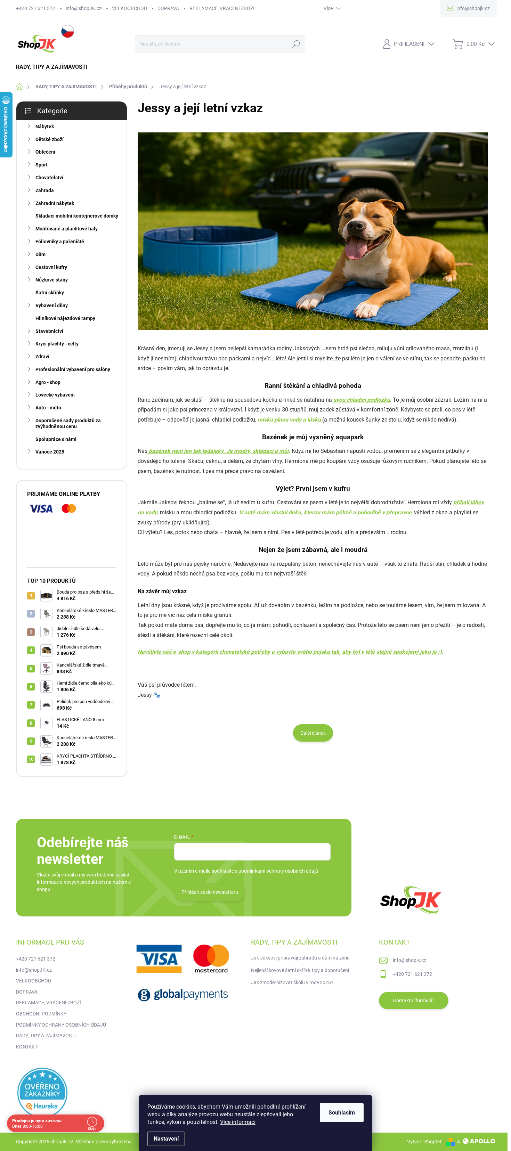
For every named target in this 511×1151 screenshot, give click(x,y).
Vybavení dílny (51, 305)
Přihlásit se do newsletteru (209, 892)
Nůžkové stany (51, 280)
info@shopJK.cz (84, 8)
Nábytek (44, 126)
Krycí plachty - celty (57, 343)
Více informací (238, 1122)
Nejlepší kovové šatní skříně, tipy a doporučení (300, 970)
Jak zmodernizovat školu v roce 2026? (292, 982)
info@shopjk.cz (409, 960)
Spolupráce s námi (55, 439)
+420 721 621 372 (35, 8)
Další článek (313, 733)
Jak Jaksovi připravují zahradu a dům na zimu (300, 958)
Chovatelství (49, 177)
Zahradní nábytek (54, 203)
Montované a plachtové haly (66, 228)
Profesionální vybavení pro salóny (72, 369)
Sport (41, 165)
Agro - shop (47, 382)
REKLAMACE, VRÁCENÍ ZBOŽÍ (221, 8)
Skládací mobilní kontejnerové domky (76, 216)
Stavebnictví (49, 331)
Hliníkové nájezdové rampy (65, 318)
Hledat (296, 44)
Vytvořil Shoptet (424, 1141)
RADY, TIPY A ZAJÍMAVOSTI (46, 1035)
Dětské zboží (49, 139)
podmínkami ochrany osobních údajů (278, 871)
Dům (40, 254)
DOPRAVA (168, 8)
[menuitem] (54, 67)
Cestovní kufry (51, 267)
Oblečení (45, 152)
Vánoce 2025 (49, 452)
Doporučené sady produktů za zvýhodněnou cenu (68, 423)
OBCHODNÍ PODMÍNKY (41, 1014)
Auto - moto (48, 407)
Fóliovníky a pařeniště (59, 241)
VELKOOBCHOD (129, 8)
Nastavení (166, 1138)
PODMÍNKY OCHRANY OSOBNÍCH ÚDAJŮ (61, 1025)
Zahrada (44, 190)
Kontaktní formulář (413, 1000)
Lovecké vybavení (55, 395)
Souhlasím (341, 1112)
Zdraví (42, 356)
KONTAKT (27, 1047)
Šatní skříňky (49, 292)
